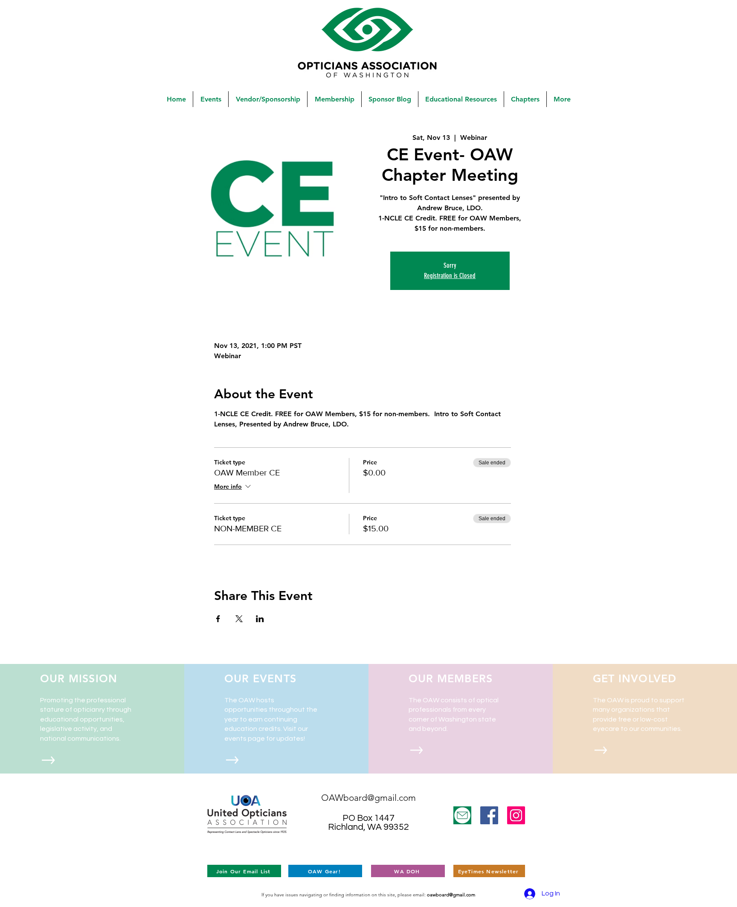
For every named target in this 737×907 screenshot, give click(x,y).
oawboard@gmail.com (451, 895)
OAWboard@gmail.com (368, 797)
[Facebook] (489, 815)
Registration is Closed (450, 276)
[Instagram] (516, 815)
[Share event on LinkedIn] (260, 618)
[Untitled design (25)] (462, 815)
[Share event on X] (239, 618)
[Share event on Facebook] (218, 618)
